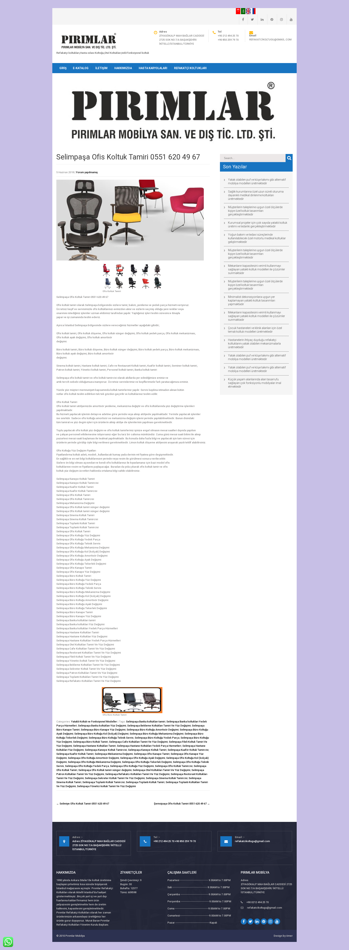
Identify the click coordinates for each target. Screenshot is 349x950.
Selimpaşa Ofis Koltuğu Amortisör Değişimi (93, 757)
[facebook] (241, 19)
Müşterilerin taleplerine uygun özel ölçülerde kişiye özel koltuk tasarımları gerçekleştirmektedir (255, 211)
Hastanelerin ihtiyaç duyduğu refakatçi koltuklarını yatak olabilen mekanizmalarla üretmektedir (254, 343)
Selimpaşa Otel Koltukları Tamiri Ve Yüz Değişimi (161, 770)
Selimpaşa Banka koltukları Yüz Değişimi (102, 725)
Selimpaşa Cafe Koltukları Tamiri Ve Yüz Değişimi (138, 741)
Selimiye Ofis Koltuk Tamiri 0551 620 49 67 (82, 803)
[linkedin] (261, 19)
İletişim (101, 68)
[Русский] (253, 10)
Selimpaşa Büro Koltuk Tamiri (90, 741)
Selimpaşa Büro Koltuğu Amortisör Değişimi (153, 729)
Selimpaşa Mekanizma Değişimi (114, 753)
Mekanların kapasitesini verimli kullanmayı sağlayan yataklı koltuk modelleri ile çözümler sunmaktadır (256, 269)
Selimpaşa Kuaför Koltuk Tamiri (75, 753)
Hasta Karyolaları (153, 68)
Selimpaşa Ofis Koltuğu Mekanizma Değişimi (94, 761)
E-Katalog (80, 68)
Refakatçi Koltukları (190, 68)
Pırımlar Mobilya (75, 935)
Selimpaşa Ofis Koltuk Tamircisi (173, 766)
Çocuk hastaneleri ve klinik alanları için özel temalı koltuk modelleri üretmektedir (255, 329)
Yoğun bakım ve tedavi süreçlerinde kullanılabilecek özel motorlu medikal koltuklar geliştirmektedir (257, 238)
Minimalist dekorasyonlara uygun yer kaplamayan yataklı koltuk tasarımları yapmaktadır (251, 300)
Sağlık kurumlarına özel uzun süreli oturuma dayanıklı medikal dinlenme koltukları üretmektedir (256, 195)
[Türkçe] (238, 10)
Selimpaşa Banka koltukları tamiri (145, 721)
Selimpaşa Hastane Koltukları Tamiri (94, 745)
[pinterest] (270, 19)
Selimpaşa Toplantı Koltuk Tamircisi (103, 782)
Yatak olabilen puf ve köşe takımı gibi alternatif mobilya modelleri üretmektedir (257, 181)
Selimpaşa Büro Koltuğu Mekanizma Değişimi (156, 733)
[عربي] (243, 10)
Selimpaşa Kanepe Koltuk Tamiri (147, 749)
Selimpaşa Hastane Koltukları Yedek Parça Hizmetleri (149, 745)
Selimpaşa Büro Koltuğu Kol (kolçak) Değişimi (101, 733)
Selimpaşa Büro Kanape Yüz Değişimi (103, 729)
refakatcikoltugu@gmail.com (270, 39)
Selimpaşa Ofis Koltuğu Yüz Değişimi (132, 766)
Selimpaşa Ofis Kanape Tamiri (151, 753)
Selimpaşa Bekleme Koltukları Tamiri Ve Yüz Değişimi (159, 725)
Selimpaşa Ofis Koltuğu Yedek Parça (87, 766)
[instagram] (280, 19)
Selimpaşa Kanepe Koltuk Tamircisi (106, 749)
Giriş (63, 68)
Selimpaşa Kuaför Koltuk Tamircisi (188, 749)
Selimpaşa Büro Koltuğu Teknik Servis (111, 737)
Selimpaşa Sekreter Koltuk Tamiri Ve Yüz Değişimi (115, 778)
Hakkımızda (123, 68)
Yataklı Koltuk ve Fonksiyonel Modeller (94, 721)
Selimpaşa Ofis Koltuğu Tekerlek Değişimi (147, 761)
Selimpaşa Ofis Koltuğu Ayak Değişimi (142, 757)
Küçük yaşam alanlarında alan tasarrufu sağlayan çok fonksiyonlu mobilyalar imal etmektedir (254, 383)
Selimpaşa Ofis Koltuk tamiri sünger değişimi (104, 770)
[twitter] (251, 19)
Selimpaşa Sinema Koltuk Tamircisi (166, 778)
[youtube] (290, 19)
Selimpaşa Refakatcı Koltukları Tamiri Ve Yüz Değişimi (137, 774)
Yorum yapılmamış (87, 172)
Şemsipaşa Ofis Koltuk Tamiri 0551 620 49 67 (182, 803)
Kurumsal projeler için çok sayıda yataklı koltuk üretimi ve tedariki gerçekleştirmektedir (257, 224)
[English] (248, 10)
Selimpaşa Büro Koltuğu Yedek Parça (157, 737)
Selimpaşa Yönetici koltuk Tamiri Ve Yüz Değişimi (106, 786)
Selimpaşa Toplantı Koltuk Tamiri (145, 782)
